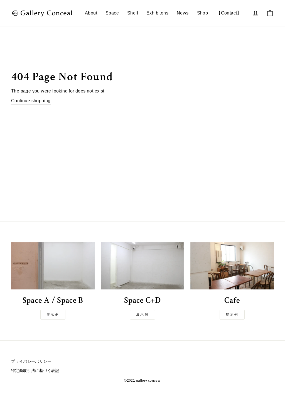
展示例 (53, 314)
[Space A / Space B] (53, 265)
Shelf (132, 13)
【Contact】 (229, 13)
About (91, 13)
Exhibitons (157, 13)
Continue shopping (31, 100)
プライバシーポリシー (31, 361)
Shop (202, 13)
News (183, 13)
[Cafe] (232, 265)
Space (112, 13)
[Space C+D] (142, 265)
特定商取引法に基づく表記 (35, 371)
